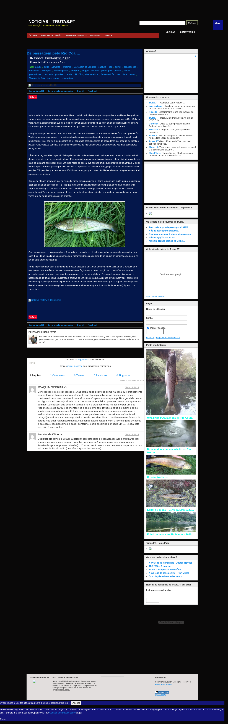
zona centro (53, 78)
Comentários (187, 32)
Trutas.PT (154, 102)
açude (38, 67)
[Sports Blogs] (162, 693)
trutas (132, 74)
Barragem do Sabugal (85, 67)
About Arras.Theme (163, 684)
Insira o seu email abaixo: (159, 590)
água (46, 67)
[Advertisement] (112, 8)
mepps (85, 70)
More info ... (65, 703)
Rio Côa (79, 74)
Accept (76, 703)
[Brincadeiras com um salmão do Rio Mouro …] (171, 446)
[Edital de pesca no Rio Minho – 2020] (171, 531)
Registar (150, 337)
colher (118, 67)
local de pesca (61, 70)
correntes (34, 70)
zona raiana (68, 78)
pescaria (48, 74)
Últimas (33, 36)
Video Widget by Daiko (155, 296)
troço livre (122, 74)
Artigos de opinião (51, 36)
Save (34, 97)
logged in (82, 359)
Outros (108, 36)
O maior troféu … (157, 477)
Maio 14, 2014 (132, 387)
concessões (130, 67)
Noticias (170, 32)
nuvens (95, 70)
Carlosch (153, 124)
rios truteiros (91, 74)
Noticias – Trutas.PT (51, 21)
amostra (67, 67)
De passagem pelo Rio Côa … (53, 53)
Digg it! (80, 91)
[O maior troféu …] (171, 474)
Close (3, 719)
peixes (118, 70)
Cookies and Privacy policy (62, 713)
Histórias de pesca (76, 36)
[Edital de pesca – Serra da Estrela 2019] (171, 506)
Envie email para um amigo (60, 91)
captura (102, 67)
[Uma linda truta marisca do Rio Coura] (171, 414)
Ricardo (153, 112)
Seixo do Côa (107, 74)
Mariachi (153, 129)
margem (75, 70)
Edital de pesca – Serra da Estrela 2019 (170, 509)
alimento (55, 67)
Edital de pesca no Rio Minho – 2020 (169, 534)
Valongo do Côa (37, 78)
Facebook (92, 91)
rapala (69, 74)
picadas (59, 74)
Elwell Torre (155, 153)
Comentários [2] (36, 91)
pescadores (35, 74)
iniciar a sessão (74, 366)
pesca (127, 70)
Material (95, 36)
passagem (106, 70)
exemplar (46, 70)
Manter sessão (157, 328)
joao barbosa (155, 106)
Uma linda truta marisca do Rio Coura (170, 417)
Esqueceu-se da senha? (168, 337)
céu (110, 67)
